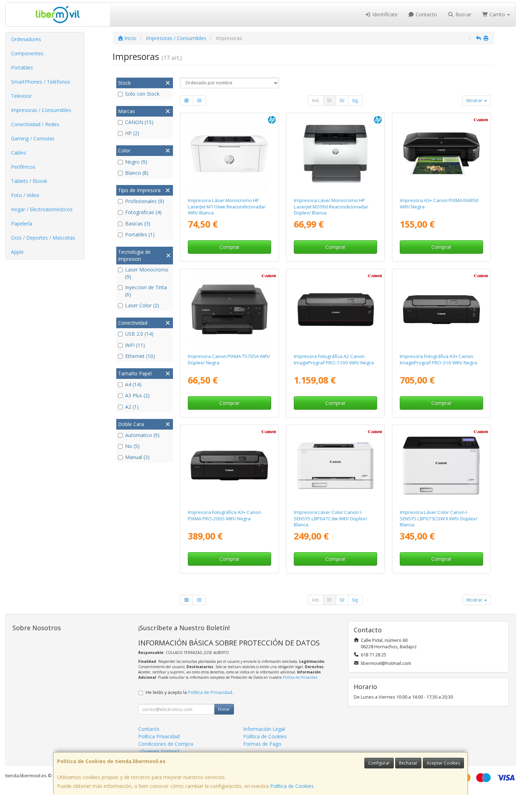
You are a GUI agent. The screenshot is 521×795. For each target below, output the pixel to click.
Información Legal (264, 729)
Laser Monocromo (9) (146, 273)
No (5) (132, 446)
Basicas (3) (137, 223)
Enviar (224, 709)
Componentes (27, 53)
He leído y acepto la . (189, 692)
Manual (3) (137, 457)
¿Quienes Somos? (158, 751)
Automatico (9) (142, 435)
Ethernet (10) (140, 356)
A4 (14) (133, 384)
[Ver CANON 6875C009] (229, 465)
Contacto (425, 14)
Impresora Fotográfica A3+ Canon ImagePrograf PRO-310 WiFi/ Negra (438, 359)
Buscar (462, 14)
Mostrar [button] (474, 100)
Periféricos (23, 166)
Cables (18, 152)
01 (329, 100)
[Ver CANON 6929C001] (335, 465)
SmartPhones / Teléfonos (40, 81)
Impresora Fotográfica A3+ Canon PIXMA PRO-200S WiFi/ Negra (224, 515)
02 (342, 100)
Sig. (355, 100)
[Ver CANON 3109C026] (229, 309)
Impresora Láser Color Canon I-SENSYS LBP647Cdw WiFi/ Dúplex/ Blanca (330, 518)
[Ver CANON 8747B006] (441, 153)
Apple (17, 251)
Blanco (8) (137, 172)
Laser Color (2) (142, 305)
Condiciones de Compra (165, 743)
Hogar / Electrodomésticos (42, 209)
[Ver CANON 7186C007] (441, 465)
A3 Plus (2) (137, 395)
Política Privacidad (159, 736)
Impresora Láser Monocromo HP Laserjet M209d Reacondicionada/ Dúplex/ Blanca (331, 206)
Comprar (229, 246)
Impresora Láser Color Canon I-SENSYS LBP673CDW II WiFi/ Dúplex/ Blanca (438, 518)
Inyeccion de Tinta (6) (146, 291)
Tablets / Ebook (29, 181)
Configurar (379, 763)
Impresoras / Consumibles (41, 110)
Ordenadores (26, 39)
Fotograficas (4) (143, 212)
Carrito (497, 14)
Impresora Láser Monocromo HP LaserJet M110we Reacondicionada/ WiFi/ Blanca (227, 206)
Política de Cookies (292, 786)
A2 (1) (132, 406)
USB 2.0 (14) (139, 333)
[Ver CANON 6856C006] (335, 309)
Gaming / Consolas (33, 138)
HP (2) (132, 133)
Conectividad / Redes (35, 124)
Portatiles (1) (140, 234)
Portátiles (22, 67)
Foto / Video (25, 195)
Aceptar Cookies (443, 763)
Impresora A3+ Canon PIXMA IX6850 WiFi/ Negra (439, 203)
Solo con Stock (142, 93)
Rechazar (408, 763)
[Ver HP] (229, 153)
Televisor (21, 96)
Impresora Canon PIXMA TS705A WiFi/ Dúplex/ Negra (229, 359)
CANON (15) (139, 122)
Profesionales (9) (144, 201)
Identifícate (384, 14)
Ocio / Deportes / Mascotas (43, 237)
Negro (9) (136, 161)
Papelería (21, 223)
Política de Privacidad (300, 677)
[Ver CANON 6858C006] (441, 309)
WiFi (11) (135, 345)
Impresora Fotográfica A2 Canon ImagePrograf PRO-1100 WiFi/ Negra (334, 359)
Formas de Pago (262, 743)
